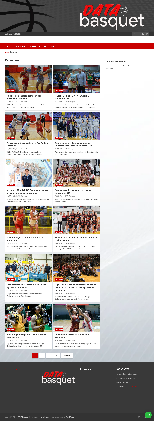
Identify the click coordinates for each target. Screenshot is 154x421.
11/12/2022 (11, 102)
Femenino (10, 90)
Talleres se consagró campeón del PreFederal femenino (24, 97)
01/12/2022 (59, 102)
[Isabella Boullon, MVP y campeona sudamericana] (76, 79)
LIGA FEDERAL (35, 46)
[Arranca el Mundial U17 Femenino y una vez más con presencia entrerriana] (28, 173)
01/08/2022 (59, 149)
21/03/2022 (59, 340)
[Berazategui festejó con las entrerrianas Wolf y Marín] (28, 318)
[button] (148, 415)
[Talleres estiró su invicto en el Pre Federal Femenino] (28, 126)
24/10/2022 (11, 149)
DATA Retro (20, 46)
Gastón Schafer (133, 387)
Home (9, 46)
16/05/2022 (59, 243)
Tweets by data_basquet (14, 369)
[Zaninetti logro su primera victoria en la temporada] (28, 220)
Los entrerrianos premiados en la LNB (119, 66)
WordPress (70, 417)
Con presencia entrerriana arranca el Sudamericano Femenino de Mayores (73, 144)
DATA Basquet (21, 102)
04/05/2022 (59, 293)
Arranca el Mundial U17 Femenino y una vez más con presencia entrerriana (28, 191)
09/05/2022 (11, 290)
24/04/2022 (11, 340)
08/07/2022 (11, 196)
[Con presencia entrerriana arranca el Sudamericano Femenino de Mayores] (76, 126)
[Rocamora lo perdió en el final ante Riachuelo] (76, 318)
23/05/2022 (59, 196)
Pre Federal (49, 46)
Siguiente (66, 355)
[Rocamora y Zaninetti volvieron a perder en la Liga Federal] (76, 220)
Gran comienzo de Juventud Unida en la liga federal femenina (26, 286)
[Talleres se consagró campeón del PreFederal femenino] (28, 79)
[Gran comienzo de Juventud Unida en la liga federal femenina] (28, 268)
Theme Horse (44, 417)
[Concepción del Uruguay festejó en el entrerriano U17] (76, 173)
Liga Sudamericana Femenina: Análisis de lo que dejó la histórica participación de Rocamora (75, 287)
